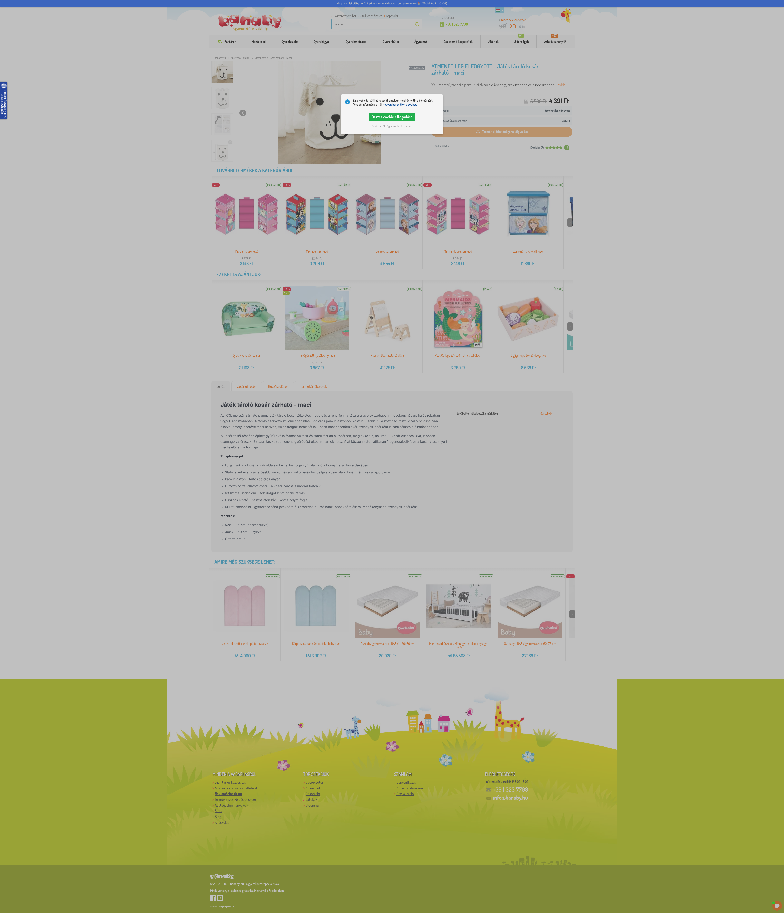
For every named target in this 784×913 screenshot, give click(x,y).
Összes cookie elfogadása (392, 117)
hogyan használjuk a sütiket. (400, 104)
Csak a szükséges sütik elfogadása (392, 126)
